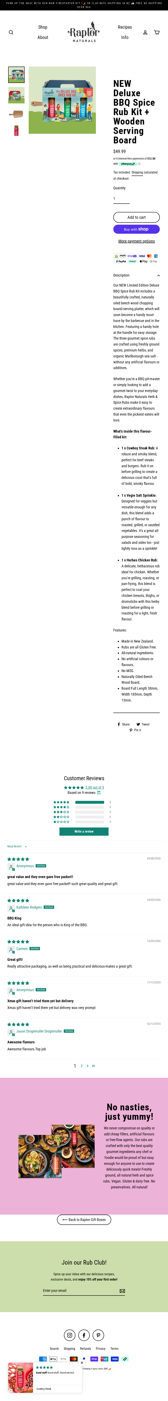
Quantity (119, 188)
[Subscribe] (121, 1291)
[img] (18, 859)
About (42, 37)
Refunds (85, 1349)
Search (54, 1349)
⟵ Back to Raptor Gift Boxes (84, 1219)
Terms (114, 1349)
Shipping (137, 172)
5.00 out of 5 (94, 787)
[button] (61, 802)
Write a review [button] (84, 831)
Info (124, 37)
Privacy (101, 1349)
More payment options (136, 241)
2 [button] (82, 1066)
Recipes (125, 27)
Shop (42, 27)
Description (121, 275)
